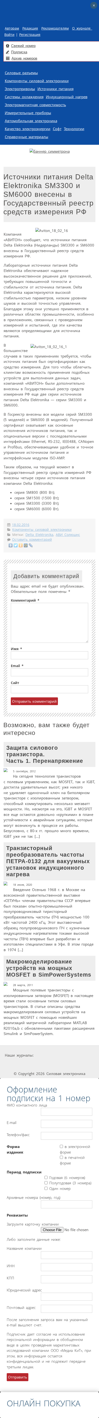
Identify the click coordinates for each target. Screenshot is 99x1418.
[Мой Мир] (25, 545)
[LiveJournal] (30, 545)
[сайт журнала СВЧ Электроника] (84, 1064)
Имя (16, 649)
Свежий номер (23, 46)
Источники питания (55, 88)
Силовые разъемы (21, 72)
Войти (9, 34)
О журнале (82, 28)
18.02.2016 (20, 525)
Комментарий (25, 600)
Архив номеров (24, 58)
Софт (57, 128)
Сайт (15, 683)
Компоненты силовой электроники (37, 80)
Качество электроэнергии (27, 128)
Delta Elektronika (39, 535)
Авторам (12, 28)
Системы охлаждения (24, 96)
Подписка (19, 52)
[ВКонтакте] (10, 545)
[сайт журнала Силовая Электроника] (50, 1055)
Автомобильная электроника (31, 120)
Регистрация (29, 34)
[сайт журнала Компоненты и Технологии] (16, 1064)
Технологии (74, 128)
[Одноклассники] (20, 545)
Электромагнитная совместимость (35, 104)
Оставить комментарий (32, 539)
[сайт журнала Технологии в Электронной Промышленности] (80, 1055)
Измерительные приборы (28, 112)
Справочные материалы (26, 136)
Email (17, 666)
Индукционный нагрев (66, 96)
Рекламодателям (55, 28)
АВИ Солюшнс (68, 535)
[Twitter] (15, 545)
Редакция (30, 28)
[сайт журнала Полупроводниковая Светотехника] (51, 1064)
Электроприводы (20, 88)
